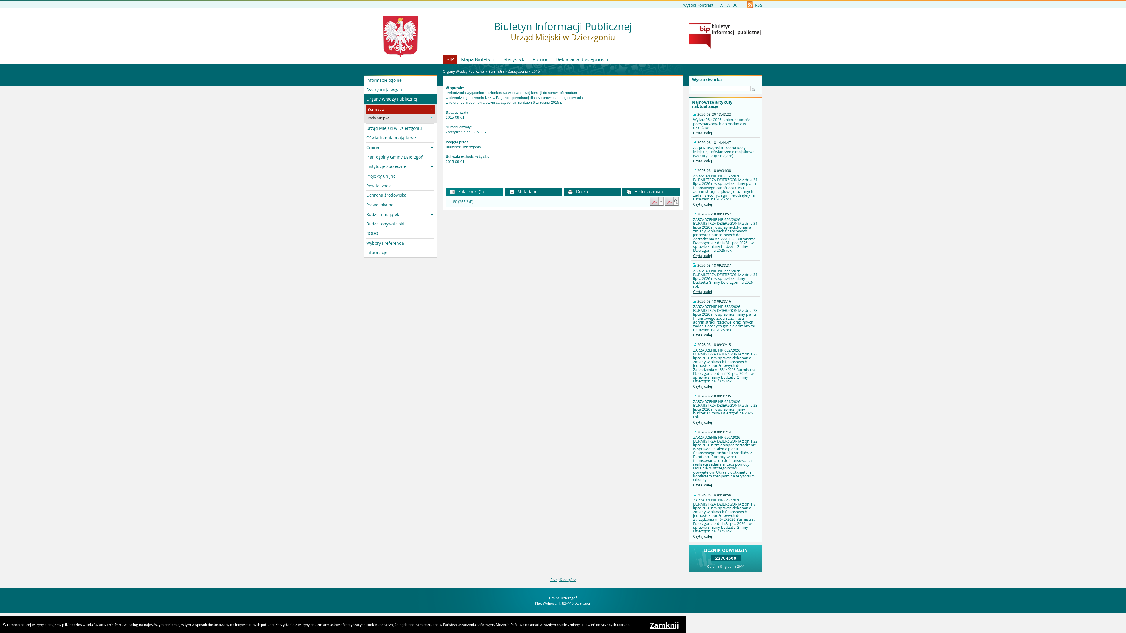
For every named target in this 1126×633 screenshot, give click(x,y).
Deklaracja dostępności (581, 59)
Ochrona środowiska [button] (386, 195)
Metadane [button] (526, 191)
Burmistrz (496, 71)
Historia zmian (648, 191)
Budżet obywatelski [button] (385, 224)
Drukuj (582, 191)
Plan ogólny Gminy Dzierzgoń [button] (394, 157)
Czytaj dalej (702, 132)
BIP (450, 59)
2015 (536, 71)
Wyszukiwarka (707, 80)
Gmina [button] (372, 147)
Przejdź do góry (563, 579)
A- (722, 5)
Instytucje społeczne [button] (386, 166)
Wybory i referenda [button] (385, 243)
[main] (563, 130)
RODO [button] (372, 233)
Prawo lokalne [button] (380, 204)
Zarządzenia (518, 71)
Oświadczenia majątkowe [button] (391, 137)
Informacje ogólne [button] (384, 80)
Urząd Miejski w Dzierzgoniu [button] (394, 128)
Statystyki (514, 59)
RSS (758, 5)
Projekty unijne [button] (381, 176)
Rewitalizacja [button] (379, 185)
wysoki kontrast (698, 5)
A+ (736, 4)
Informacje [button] (376, 252)
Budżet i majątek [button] (382, 214)
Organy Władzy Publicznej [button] (391, 99)
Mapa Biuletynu (478, 59)
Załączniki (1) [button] (470, 191)
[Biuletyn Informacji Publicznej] (725, 47)
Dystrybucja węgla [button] (384, 89)
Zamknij (664, 625)
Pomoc (540, 59)
